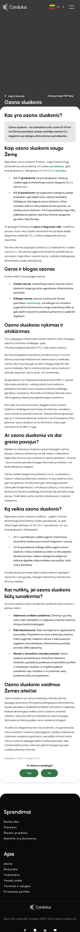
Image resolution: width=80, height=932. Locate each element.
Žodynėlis (11, 869)
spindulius (61, 170)
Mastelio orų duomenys (20, 838)
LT (58, 7)
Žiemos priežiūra (15, 833)
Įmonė (8, 863)
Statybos (10, 827)
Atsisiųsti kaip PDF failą (60, 95)
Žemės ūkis (11, 821)
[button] (71, 7)
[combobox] (57, 7)
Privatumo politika (17, 891)
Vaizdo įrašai (13, 880)
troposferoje (33, 303)
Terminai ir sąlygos (17, 886)
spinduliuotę (57, 166)
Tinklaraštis (12, 875)
